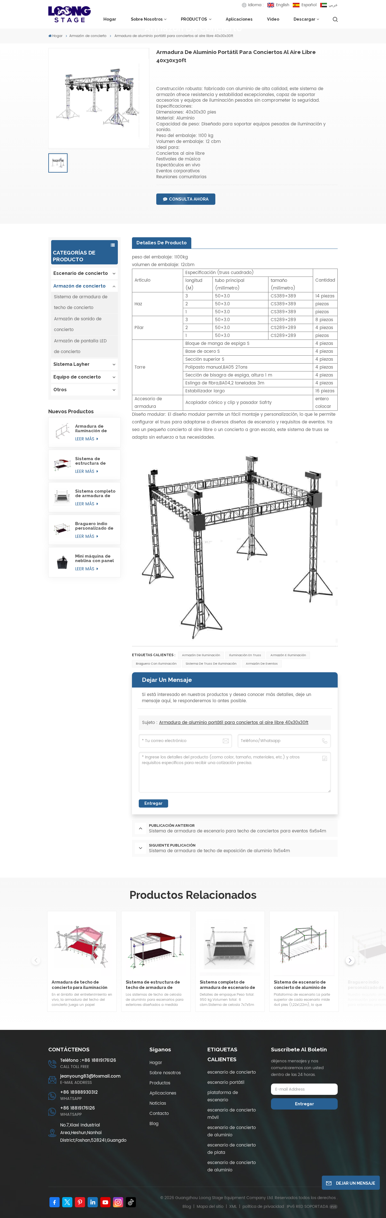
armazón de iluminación (201, 655)
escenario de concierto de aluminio (231, 1131)
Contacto (159, 1113)
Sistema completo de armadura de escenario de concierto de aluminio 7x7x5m (95, 493)
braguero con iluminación (156, 663)
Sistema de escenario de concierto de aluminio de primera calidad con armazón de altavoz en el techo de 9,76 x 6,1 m (304, 985)
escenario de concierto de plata (231, 1149)
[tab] (161, 243)
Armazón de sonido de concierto (77, 324)
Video (273, 19)
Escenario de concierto (80, 273)
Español (309, 5)
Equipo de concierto (77, 377)
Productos (159, 1083)
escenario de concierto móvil (231, 1114)
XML (233, 1206)
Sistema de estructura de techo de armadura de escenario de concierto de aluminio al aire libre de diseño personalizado (92, 461)
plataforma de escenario (222, 1096)
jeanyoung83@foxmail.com (90, 1076)
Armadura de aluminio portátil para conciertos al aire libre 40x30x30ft (233, 722)
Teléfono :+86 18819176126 (88, 1060)
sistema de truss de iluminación (211, 663)
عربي (333, 5)
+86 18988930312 (79, 1092)
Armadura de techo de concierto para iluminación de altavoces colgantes (79, 985)
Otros (60, 389)
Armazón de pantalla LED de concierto (80, 346)
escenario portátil (225, 1082)
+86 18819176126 (77, 1108)
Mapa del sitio (211, 1206)
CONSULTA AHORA (189, 199)
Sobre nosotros (147, 19)
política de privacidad (263, 1206)
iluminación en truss (245, 655)
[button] (350, 960)
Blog (154, 1123)
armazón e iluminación (288, 655)
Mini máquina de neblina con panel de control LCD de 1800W (94, 558)
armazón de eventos (262, 663)
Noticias (157, 1103)
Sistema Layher (71, 364)
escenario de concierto (231, 1072)
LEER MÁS (85, 439)
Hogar (109, 19)
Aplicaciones (239, 19)
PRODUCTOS (194, 19)
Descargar (304, 19)
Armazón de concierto (88, 36)
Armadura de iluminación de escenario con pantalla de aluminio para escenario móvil (92, 428)
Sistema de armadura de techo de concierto (80, 302)
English (282, 5)
